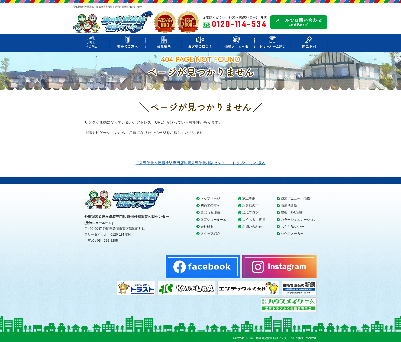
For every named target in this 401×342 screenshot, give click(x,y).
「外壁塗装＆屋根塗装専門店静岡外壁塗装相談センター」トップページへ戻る (200, 163)
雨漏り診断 (289, 205)
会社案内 (164, 46)
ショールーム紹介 (272, 46)
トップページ (210, 198)
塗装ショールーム (213, 219)
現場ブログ (250, 212)
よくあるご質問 (253, 219)
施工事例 (309, 46)
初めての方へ (127, 46)
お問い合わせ (252, 226)
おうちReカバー (292, 226)
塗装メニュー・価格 (295, 198)
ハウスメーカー (292, 233)
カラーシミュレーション (299, 219)
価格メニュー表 (236, 46)
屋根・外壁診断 (292, 212)
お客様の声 (250, 205)
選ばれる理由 (210, 212)
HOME (91, 46)
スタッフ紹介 (210, 233)
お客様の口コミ (200, 46)
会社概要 (206, 226)
